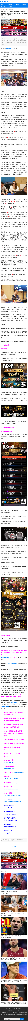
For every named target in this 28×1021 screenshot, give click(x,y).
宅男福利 (24, 4)
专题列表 (15, 1008)
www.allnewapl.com (10, 826)
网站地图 (14, 1012)
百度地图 (18, 1012)
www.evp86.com (10, 48)
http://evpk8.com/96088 (7, 696)
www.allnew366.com (10, 814)
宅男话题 (11, 9)
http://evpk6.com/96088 (11, 778)
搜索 (22, 1019)
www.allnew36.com (9, 808)
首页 (2, 4)
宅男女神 (10, 4)
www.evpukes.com (17, 783)
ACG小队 (10, 6)
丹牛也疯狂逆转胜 (12, 663)
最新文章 (10, 1008)
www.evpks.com (19, 739)
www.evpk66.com (9, 762)
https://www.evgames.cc (11, 789)
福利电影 (3, 6)
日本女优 (17, 4)
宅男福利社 (4, 2)
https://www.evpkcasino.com (12, 795)
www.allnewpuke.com (10, 820)
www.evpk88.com (9, 768)
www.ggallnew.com (9, 833)
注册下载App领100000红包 (13, 1010)
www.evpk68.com (19, 772)
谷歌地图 (22, 1012)
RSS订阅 (19, 1008)
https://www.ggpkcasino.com (12, 801)
